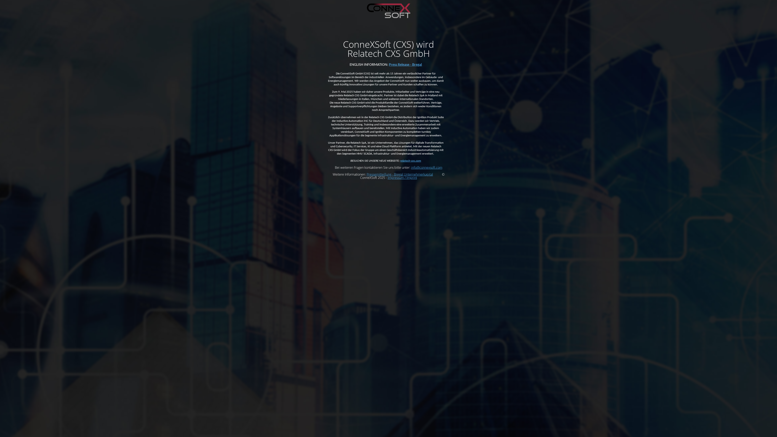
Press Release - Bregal (405, 65)
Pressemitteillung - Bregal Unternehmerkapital (400, 174)
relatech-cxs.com (410, 160)
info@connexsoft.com (426, 167)
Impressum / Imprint (402, 177)
